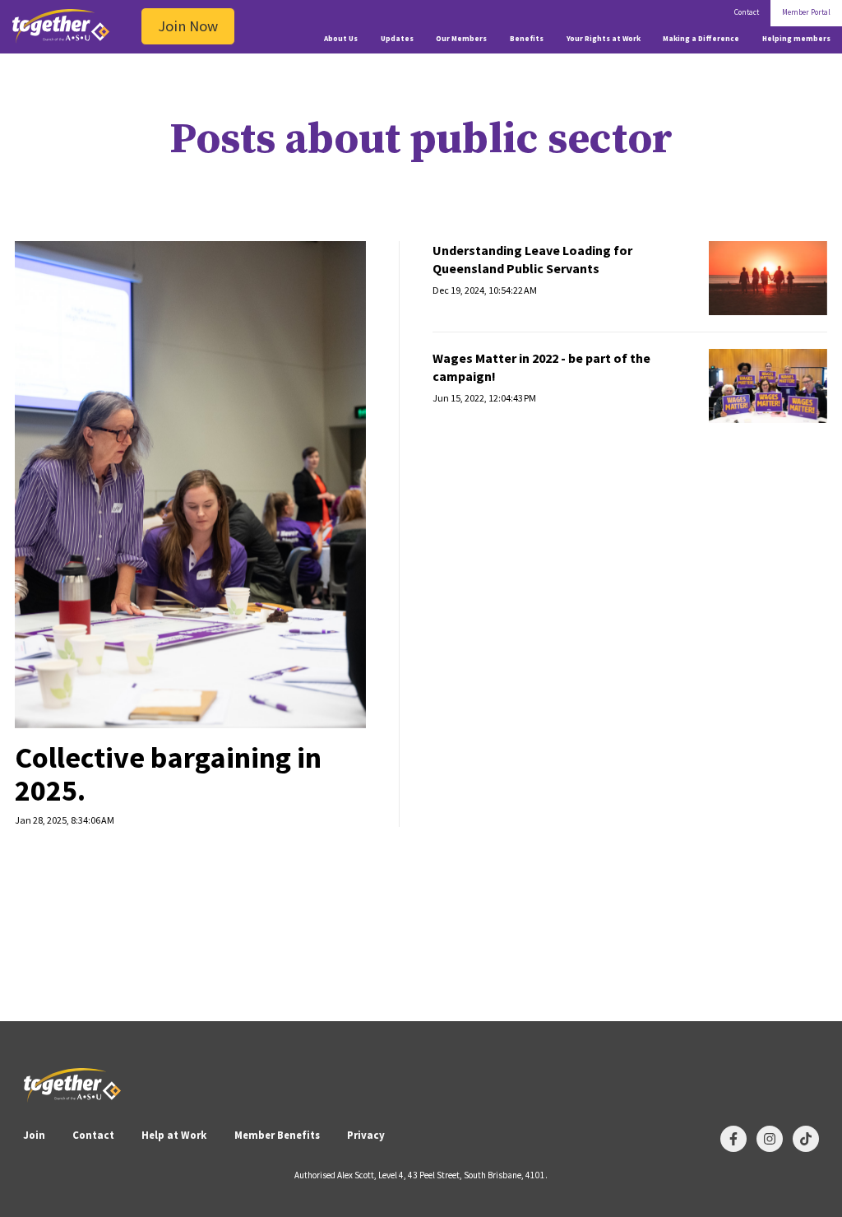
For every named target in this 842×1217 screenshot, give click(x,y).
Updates (397, 39)
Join (34, 1135)
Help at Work (173, 1135)
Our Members (461, 39)
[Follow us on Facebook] (733, 1139)
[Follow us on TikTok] (806, 1139)
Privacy (366, 1135)
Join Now (188, 25)
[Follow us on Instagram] (769, 1139)
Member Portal (806, 12)
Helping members (796, 39)
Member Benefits (277, 1135)
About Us (341, 39)
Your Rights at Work (604, 39)
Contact (746, 12)
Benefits (527, 39)
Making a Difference (701, 39)
